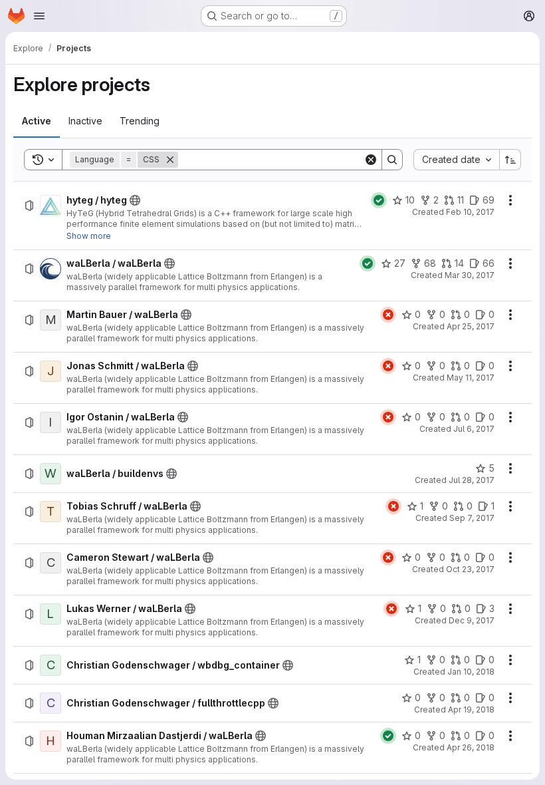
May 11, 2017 (470, 378)
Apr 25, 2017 (470, 326)
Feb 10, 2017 (470, 212)
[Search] (392, 159)
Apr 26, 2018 (470, 747)
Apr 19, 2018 (471, 709)
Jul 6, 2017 (473, 429)
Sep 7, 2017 (471, 518)
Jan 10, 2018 (470, 672)
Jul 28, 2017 (471, 480)
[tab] (36, 121)
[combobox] (456, 159)
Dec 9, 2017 (471, 620)
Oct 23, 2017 (470, 569)
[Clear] (371, 160)
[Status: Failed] (388, 315)
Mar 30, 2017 (469, 275)
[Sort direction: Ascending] (510, 159)
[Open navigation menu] (39, 16)
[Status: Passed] (379, 200)
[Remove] (170, 160)
